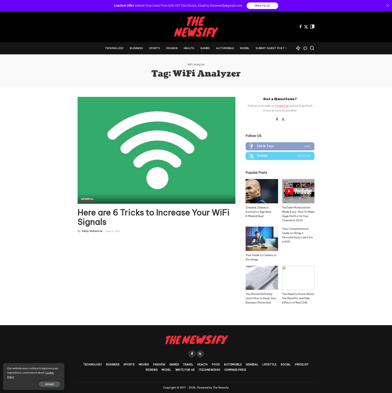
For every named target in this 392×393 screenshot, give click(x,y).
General (87, 199)
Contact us (282, 105)
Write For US (262, 5)
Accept (49, 384)
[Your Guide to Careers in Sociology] (262, 239)
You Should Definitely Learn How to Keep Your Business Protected (261, 298)
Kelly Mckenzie (92, 231)
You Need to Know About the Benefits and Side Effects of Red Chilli (298, 298)
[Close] (387, 6)
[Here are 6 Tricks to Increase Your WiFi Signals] (156, 150)
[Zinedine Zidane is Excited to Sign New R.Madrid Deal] (262, 191)
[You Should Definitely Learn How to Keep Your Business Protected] (262, 278)
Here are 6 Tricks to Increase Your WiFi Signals (153, 217)
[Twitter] (306, 27)
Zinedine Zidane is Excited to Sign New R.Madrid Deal (258, 212)
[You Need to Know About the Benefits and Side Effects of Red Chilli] (298, 278)
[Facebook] (300, 27)
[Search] (312, 48)
